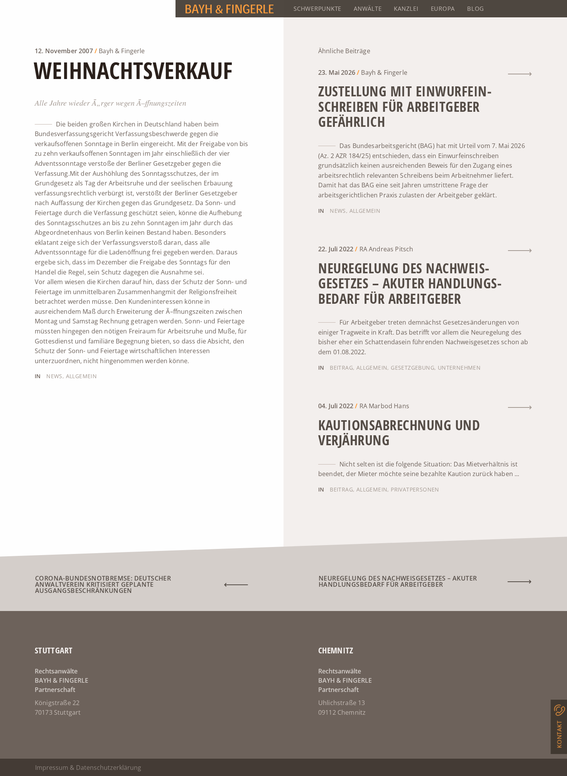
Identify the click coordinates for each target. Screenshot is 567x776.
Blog (475, 8)
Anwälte (367, 8)
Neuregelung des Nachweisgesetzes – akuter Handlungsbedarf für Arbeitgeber (398, 581)
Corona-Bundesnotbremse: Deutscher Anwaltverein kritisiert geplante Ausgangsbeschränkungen (103, 584)
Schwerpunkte (317, 8)
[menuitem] (317, 8)
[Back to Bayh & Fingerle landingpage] (142, 8)
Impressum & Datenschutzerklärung (88, 767)
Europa (443, 8)
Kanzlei (406, 8)
